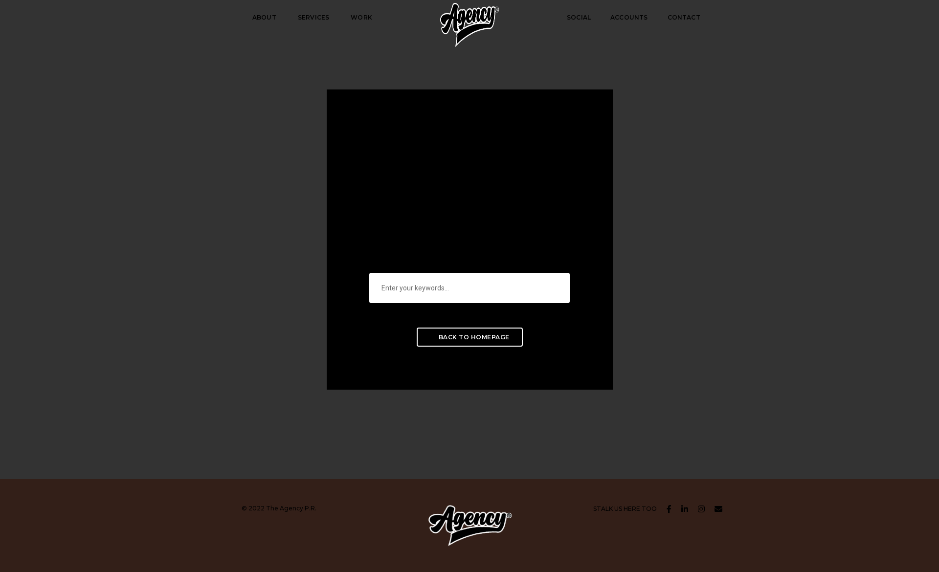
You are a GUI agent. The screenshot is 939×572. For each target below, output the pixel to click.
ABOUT (264, 17)
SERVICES (313, 17)
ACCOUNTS (629, 17)
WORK (361, 17)
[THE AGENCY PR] (469, 17)
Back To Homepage (473, 337)
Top (915, 548)
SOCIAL (579, 17)
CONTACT (684, 17)
